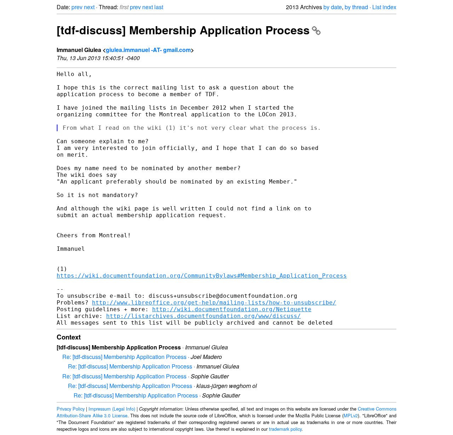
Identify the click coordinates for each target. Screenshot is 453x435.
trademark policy (285, 428)
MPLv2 (351, 415)
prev (76, 7)
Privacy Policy (71, 408)
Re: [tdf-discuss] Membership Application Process (124, 357)
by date (332, 7)
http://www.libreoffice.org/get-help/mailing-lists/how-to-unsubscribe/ (214, 302)
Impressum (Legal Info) (111, 408)
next (89, 7)
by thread (356, 7)
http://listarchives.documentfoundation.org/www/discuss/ (203, 316)
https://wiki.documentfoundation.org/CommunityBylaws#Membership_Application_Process (202, 275)
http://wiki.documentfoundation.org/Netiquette (231, 309)
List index (384, 7)
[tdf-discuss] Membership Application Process (183, 30)
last (158, 7)
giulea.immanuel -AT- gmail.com (148, 50)
